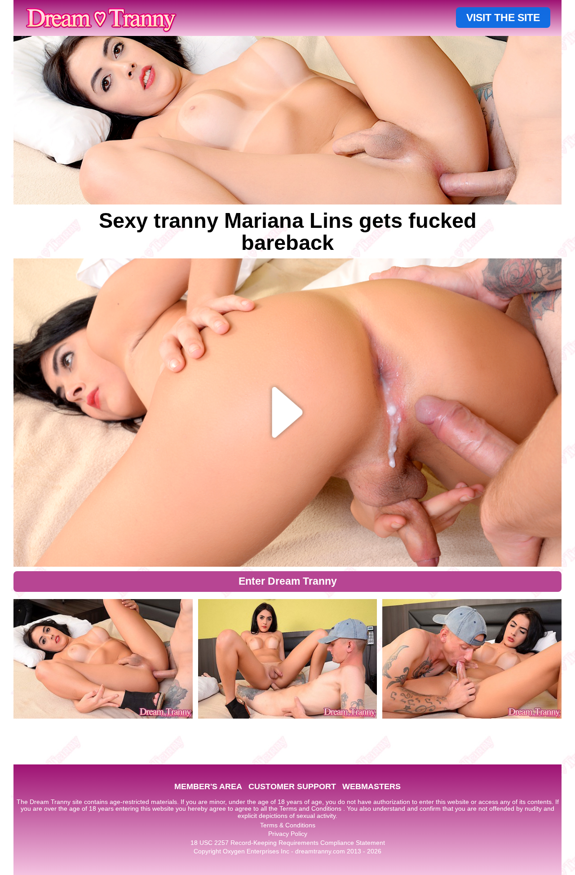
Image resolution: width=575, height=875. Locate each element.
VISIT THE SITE (503, 17)
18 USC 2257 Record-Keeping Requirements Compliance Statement (287, 842)
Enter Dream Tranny (288, 581)
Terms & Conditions (287, 825)
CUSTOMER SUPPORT (292, 786)
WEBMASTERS (371, 786)
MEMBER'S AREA (208, 786)
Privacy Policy (287, 833)
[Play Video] (287, 412)
